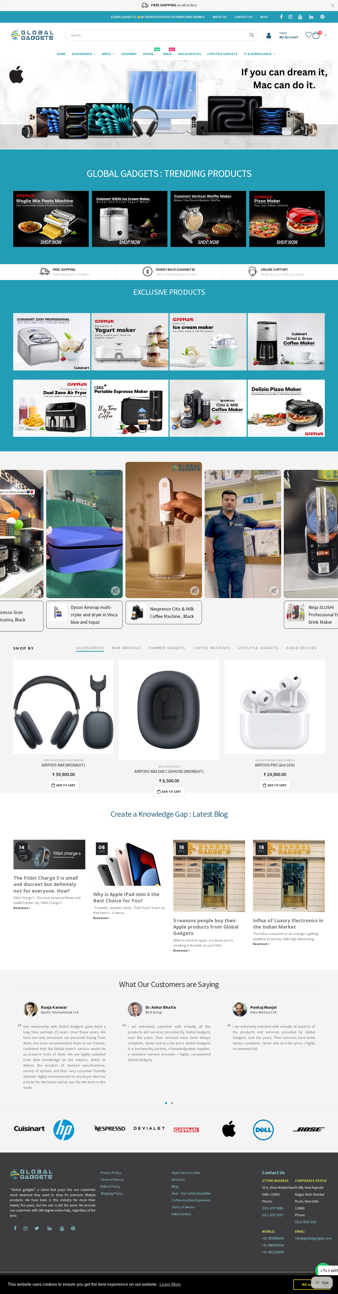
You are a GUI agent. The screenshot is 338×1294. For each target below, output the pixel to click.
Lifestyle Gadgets (258, 647)
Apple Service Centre (186, 1173)
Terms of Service (112, 1179)
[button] (166, 1103)
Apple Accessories (63, 766)
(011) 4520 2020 (305, 1222)
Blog (264, 17)
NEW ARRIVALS (126, 647)
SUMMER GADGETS (167, 647)
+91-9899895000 (273, 1238)
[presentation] (10, 105)
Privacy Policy (111, 1173)
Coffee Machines (212, 647)
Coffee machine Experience (191, 1200)
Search (252, 35)
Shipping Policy (112, 1193)
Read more (21, 918)
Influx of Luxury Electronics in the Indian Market (208, 923)
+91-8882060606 (273, 1245)
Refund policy (181, 1214)
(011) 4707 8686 (272, 1208)
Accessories (90, 647)
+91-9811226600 (273, 1252)
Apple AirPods (180, 760)
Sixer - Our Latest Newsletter (191, 1193)
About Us (220, 17)
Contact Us (243, 17)
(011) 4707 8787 (272, 1215)
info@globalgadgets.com (313, 1238)
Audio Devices (302, 647)
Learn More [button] (170, 1284)
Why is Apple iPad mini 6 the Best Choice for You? (46, 897)
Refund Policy (110, 1186)
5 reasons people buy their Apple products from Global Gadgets (125, 927)
